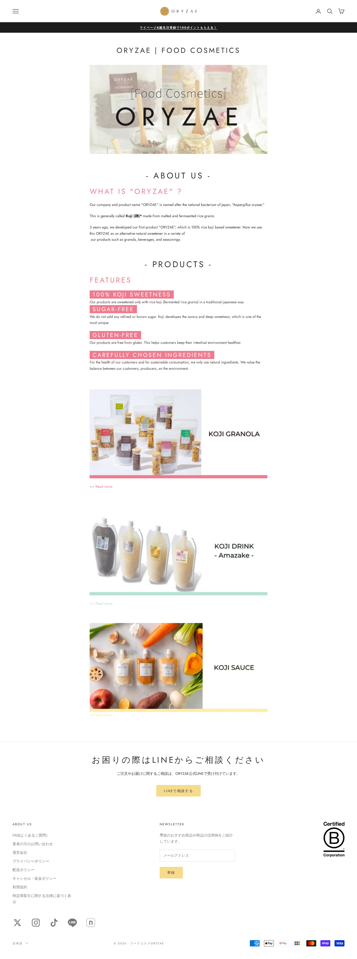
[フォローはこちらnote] (91, 923)
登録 (171, 872)
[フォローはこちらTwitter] (17, 923)
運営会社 (20, 852)
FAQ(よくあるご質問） (31, 835)
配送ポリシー (23, 869)
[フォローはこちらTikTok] (54, 923)
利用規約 (20, 887)
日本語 (18, 943)
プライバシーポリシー (31, 861)
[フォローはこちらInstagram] (36, 923)
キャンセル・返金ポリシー (34, 878)
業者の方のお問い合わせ (33, 843)
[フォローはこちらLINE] (72, 923)
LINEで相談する (178, 790)
